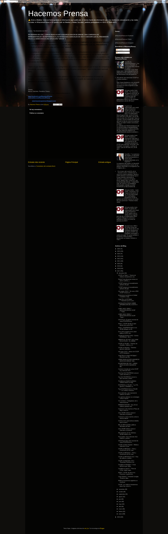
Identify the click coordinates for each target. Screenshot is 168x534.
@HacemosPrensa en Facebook (124, 35)
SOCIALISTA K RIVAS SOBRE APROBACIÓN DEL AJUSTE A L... (127, 304)
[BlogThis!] (56, 105)
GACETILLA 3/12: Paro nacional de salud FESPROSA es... (128, 441)
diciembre (122, 273)
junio (120, 501)
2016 (118, 517)
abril (120, 506)
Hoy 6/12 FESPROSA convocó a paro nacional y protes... (127, 377)
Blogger (102, 528)
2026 (118, 249)
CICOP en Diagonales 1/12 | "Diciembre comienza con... (126, 461)
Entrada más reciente (36, 162)
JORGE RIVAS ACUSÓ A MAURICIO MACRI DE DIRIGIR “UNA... (128, 360)
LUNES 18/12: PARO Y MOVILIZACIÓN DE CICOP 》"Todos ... (126, 310)
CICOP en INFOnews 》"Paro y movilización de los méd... (127, 449)
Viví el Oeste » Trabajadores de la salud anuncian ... (127, 401)
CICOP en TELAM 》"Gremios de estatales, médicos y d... (127, 344)
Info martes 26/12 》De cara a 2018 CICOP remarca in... (128, 292)
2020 (118, 263)
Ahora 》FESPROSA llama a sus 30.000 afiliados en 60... (127, 328)
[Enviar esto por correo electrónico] (54, 105)
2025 (118, 251)
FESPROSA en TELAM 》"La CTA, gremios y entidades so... (128, 385)
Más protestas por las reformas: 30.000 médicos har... (127, 433)
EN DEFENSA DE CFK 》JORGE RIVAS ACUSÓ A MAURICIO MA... (127, 365)
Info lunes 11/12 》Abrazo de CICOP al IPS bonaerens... (128, 352)
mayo (120, 504)
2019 (118, 266)
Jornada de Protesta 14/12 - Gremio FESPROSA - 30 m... (128, 336)
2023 (118, 256)
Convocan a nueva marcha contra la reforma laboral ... (128, 417)
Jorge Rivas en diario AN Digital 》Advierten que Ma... (128, 356)
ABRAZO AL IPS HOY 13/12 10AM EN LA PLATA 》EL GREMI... (128, 340)
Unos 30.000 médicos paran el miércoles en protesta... (126, 413)
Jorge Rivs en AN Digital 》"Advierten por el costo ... (126, 300)
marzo (121, 509)
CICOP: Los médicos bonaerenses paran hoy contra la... (128, 485)
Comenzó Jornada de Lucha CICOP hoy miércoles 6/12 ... (128, 369)
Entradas (120, 50)
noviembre (122, 489)
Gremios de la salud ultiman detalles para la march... (128, 421)
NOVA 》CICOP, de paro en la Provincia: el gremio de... (126, 473)
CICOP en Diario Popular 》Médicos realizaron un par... (128, 445)
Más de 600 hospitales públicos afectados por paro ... (127, 425)
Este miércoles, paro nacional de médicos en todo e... (127, 393)
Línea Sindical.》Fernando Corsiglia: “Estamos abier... (128, 477)
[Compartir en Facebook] (59, 105)
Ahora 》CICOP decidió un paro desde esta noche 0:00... (127, 324)
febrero (121, 511)
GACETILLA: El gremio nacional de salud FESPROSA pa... (128, 320)
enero (120, 514)
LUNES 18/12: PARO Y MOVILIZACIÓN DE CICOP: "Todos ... (127, 315)
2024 (118, 253)
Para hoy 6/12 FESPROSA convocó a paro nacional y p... (128, 373)
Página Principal (71, 162)
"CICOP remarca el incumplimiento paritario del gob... (128, 284)
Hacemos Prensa (58, 13)
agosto (121, 496)
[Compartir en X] (58, 105)
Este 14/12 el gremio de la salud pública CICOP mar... (127, 332)
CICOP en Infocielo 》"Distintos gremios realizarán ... (127, 348)
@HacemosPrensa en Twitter (123, 39)
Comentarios (121, 52)
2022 (118, 258)
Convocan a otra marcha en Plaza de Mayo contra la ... (128, 409)
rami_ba (86, 528)
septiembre (122, 494)
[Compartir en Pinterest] (61, 105)
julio (120, 499)
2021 (118, 261)
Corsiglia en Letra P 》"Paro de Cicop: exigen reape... (127, 469)
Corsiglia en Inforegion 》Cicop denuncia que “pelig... (127, 465)
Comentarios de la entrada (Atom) (45, 166)
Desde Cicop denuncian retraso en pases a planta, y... (128, 280)
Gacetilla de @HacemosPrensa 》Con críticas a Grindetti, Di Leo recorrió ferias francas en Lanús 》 (132, 65)
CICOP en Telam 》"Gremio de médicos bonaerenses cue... (127, 276)
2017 (118, 271)
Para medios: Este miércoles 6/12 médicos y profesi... (127, 437)
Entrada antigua (104, 162)
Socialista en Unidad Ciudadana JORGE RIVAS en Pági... (127, 381)
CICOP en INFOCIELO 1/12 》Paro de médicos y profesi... (128, 457)
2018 (118, 268)
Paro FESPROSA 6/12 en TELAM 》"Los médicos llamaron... (127, 389)
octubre (121, 491)
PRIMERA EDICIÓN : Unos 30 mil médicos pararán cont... (127, 405)
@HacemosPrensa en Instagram (124, 43)
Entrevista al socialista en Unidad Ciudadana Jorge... (127, 296)
